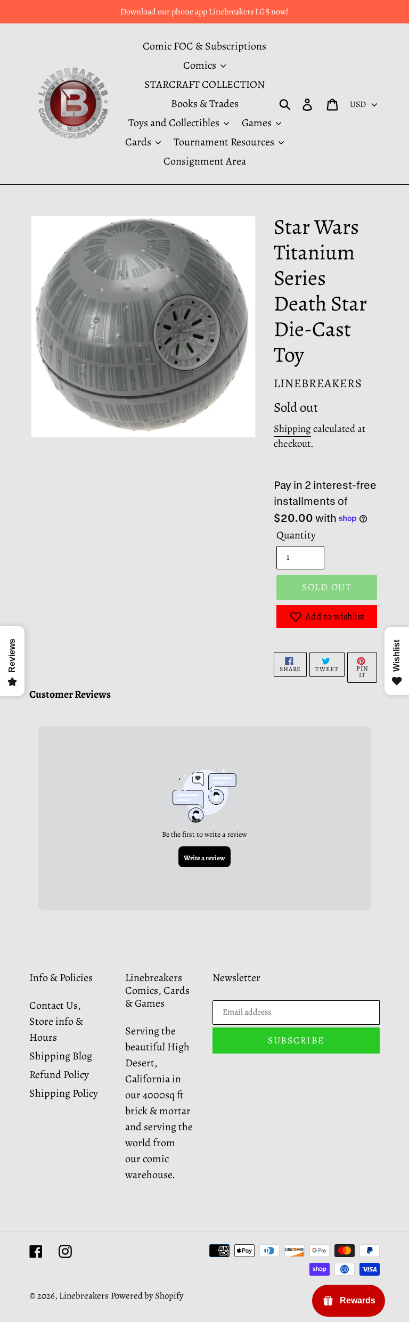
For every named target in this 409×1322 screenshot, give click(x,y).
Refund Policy (59, 1074)
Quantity (296, 535)
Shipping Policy (63, 1093)
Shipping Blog (60, 1056)
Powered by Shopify (147, 1296)
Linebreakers (84, 1296)
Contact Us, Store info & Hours (56, 1021)
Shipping (292, 429)
